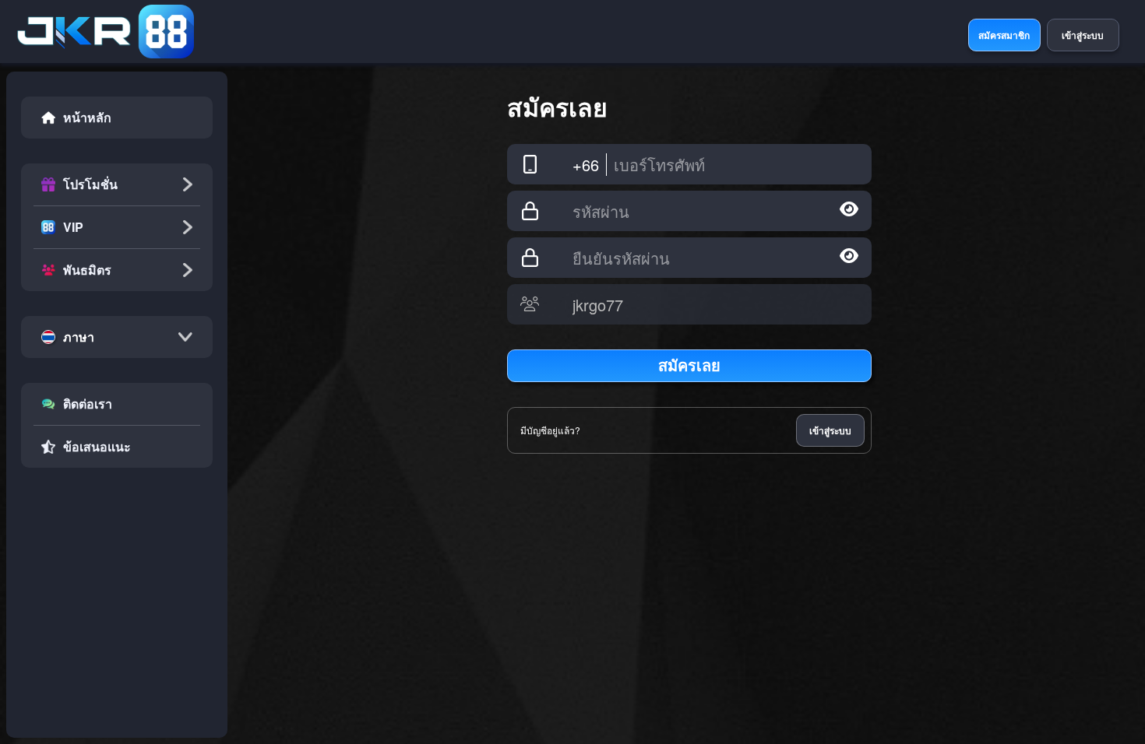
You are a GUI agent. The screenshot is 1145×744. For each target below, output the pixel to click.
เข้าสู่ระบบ (830, 430)
